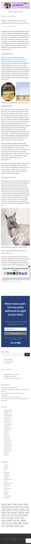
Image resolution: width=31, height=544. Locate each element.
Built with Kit (16, 342)
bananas (25, 504)
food (8, 515)
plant (18, 520)
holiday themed (8, 483)
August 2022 (7, 430)
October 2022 (7, 426)
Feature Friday (8, 479)
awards (6, 468)
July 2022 (6, 432)
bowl (21, 507)
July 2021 (6, 453)
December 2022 (8, 422)
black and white (6, 507)
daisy (27, 510)
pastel (5, 490)
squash (15, 523)
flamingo (14, 512)
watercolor (4, 280)
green (20, 515)
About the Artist (8, 359)
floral (5, 481)
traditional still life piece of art (10, 149)
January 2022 (7, 442)
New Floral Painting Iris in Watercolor (10, 397)
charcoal (6, 474)
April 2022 (6, 437)
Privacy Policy (7, 363)
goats (9, 282)
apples (9, 504)
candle (3, 510)
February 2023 (7, 419)
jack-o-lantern (10, 518)
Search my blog (5, 351)
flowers (4, 515)
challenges (7, 472)
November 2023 (8, 412)
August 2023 (7, 417)
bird (5, 470)
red (7, 523)
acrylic (6, 465)
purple (3, 523)
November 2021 (8, 446)
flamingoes (21, 512)
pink (14, 520)
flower (27, 512)
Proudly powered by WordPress (10, 539)
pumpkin (23, 520)
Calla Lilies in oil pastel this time (9, 387)
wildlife (17, 526)
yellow (21, 526)
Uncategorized (8, 496)
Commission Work (9, 361)
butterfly (26, 507)
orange (22, 518)
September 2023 (8, 415)
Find (27, 354)
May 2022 (6, 435)
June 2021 (6, 455)
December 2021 (8, 444)
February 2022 (7, 441)
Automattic (15, 540)
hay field (13, 282)
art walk (14, 504)
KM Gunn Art (15, 11)
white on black (9, 526)
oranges (4, 520)
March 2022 (7, 439)
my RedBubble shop (17, 378)
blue (12, 507)
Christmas (22, 510)
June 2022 (6, 433)
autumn (20, 504)
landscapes (7, 485)
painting (9, 520)
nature (6, 486)
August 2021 (7, 452)
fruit (5, 282)
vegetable (19, 282)
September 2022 (8, 428)
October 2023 (7, 413)
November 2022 (8, 424)
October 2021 (7, 448)
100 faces (4, 504)
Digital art (6, 476)
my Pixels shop (12, 376)
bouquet (17, 507)
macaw (17, 518)
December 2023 (8, 410)
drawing (6, 477)
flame (8, 512)
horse (3, 518)
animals (6, 467)
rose (10, 523)
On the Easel (7, 488)
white (3, 526)
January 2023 (7, 421)
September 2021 (8, 450)
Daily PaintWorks (14, 374)
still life (6, 494)
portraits (6, 492)
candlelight (9, 510)
